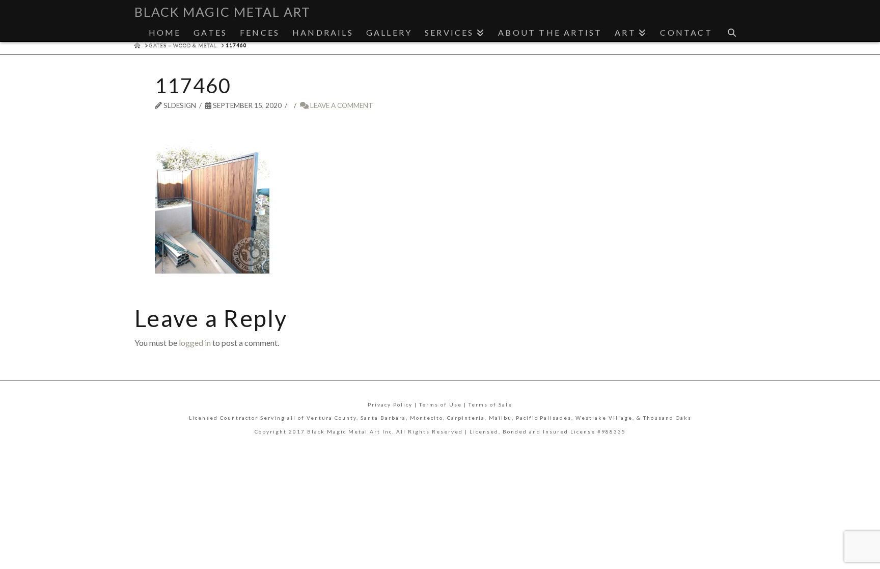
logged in (195, 342)
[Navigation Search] (732, 29)
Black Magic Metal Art (222, 12)
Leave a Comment (341, 105)
